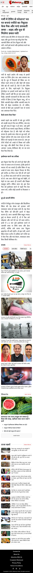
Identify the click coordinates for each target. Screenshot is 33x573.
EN (1, 2)
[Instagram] (16, 568)
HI (3, 2)
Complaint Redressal (16, 560)
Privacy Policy (16, 563)
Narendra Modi (27, 11)
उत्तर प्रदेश (14, 249)
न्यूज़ (7, 6)
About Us (16, 554)
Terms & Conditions (16, 565)
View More (27, 245)
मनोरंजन (12, 6)
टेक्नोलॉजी (24, 6)
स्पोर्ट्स (18, 6)
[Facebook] (13, 568)
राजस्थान (6, 249)
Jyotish (13, 11)
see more (28, 394)
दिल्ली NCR (23, 249)
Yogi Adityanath (5, 11)
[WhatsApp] (19, 568)
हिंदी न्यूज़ (3, 16)
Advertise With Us (16, 557)
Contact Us (16, 551)
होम (3, 6)
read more (16, 435)
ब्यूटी (7, 16)
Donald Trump (19, 11)
